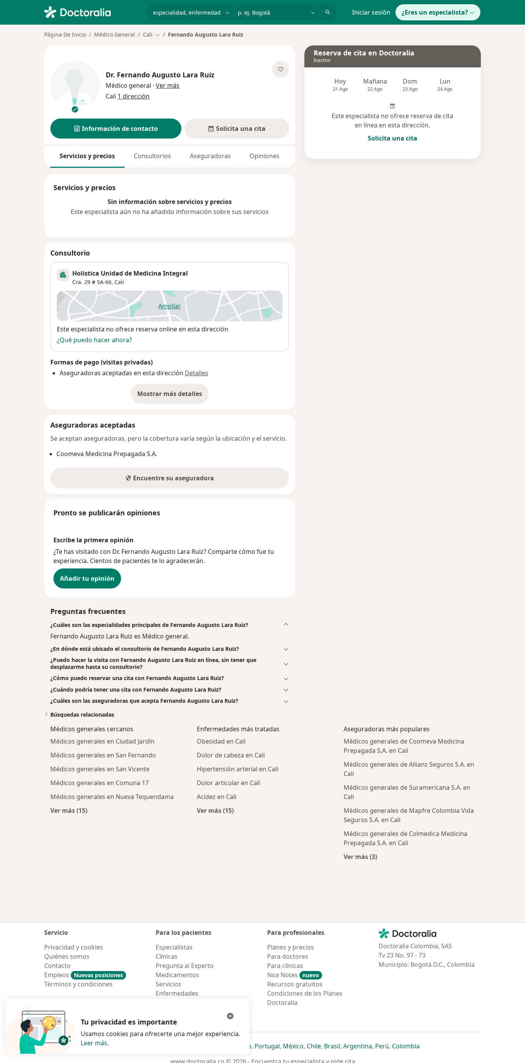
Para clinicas (285, 965)
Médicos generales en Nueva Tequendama (112, 796)
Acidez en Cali (216, 796)
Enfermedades (177, 993)
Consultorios (152, 156)
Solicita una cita (392, 138)
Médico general (128, 85)
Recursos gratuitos (294, 984)
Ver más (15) (68, 810)
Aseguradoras (210, 156)
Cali (119, 282)
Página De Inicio (65, 34)
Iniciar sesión (371, 12)
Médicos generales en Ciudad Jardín (102, 741)
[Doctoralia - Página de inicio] (92, 11)
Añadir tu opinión (87, 578)
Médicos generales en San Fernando (103, 755)
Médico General (114, 34)
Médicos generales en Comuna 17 (99, 783)
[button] (115, 129)
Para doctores (287, 956)
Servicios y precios (87, 156)
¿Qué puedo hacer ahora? (94, 340)
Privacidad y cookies (73, 947)
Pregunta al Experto (185, 965)
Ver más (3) (360, 856)
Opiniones (264, 156)
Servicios (168, 984)
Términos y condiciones (78, 984)
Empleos (83, 975)
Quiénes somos (67, 956)
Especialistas (174, 947)
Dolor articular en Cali (228, 783)
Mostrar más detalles (173, 396)
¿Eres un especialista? (435, 12)
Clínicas (167, 956)
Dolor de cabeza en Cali (231, 755)
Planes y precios (290, 947)
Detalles (196, 373)
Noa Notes (293, 975)
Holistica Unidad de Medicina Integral (130, 273)
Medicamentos (177, 975)
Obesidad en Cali (221, 741)
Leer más (94, 1043)
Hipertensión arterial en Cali (237, 769)
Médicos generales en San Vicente (100, 769)
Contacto (57, 965)
